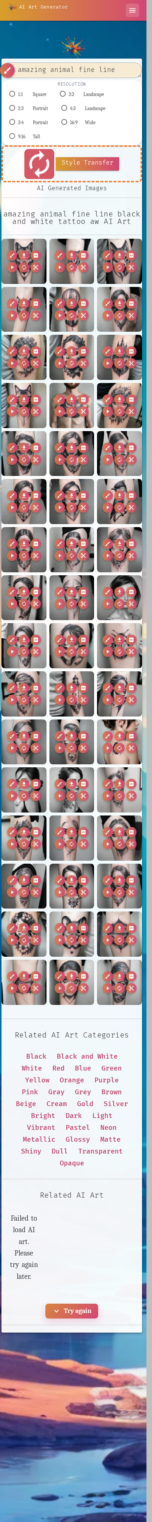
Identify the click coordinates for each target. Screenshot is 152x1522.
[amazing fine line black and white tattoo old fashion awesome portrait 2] (71, 790)
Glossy (78, 1139)
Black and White (87, 1056)
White (32, 1068)
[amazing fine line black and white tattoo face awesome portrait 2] (71, 598)
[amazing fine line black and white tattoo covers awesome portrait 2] (119, 549)
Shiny (31, 1151)
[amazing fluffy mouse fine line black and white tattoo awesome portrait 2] (71, 934)
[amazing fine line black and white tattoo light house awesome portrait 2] (71, 694)
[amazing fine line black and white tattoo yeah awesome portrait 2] (71, 886)
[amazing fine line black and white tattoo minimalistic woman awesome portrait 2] (23, 790)
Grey (83, 1092)
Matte (110, 1139)
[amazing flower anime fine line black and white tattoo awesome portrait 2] (23, 934)
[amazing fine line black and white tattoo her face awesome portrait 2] (23, 645)
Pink (30, 1092)
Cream (56, 1104)
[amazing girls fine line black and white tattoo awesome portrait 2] (119, 982)
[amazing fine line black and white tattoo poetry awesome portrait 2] (119, 790)
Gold (85, 1104)
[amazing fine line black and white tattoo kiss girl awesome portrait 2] (71, 645)
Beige (26, 1104)
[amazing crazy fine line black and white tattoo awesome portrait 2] (23, 453)
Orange (72, 1080)
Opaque (72, 1163)
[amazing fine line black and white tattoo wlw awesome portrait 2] (119, 838)
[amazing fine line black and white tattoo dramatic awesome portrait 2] (23, 598)
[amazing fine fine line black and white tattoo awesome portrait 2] (23, 501)
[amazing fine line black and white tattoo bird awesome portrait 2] (119, 501)
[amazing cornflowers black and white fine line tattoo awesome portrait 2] (119, 405)
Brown (111, 1092)
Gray (56, 1092)
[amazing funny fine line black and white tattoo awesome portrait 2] (71, 982)
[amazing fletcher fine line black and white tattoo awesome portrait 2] (119, 886)
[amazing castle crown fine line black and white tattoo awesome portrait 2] (119, 357)
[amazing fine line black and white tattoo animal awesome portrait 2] (119, 261)
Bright (43, 1116)
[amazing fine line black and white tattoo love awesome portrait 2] (23, 742)
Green (111, 1068)
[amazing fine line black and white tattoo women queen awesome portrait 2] (23, 886)
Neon (108, 1128)
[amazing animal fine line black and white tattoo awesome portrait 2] (23, 261)
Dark (74, 1116)
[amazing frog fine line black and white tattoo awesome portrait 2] (119, 934)
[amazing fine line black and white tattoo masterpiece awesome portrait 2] (71, 742)
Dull (60, 1151)
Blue (83, 1068)
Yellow (37, 1080)
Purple (106, 1080)
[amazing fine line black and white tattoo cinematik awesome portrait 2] (71, 549)
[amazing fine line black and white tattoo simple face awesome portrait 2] (71, 838)
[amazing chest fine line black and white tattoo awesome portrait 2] (71, 405)
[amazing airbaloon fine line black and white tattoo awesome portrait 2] (71, 309)
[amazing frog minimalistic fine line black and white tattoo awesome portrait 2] (23, 982)
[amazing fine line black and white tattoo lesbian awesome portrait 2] (23, 694)
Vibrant (41, 1128)
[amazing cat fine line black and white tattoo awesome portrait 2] (23, 405)
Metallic (39, 1139)
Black (36, 1056)
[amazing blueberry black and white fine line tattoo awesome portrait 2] (71, 357)
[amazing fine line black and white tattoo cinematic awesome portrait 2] (23, 549)
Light (102, 1116)
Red (58, 1068)
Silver (116, 1104)
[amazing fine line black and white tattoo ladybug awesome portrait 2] (119, 645)
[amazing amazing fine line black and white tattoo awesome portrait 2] (119, 309)
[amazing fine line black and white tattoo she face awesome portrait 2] (23, 838)
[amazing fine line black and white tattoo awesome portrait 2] (71, 501)
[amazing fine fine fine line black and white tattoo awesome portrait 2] (119, 453)
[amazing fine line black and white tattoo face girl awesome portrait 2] (119, 598)
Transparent (100, 1151)
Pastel (78, 1128)
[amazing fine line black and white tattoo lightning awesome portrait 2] (119, 694)
